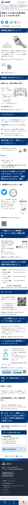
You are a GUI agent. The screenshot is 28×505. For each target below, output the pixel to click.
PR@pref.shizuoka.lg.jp (9, 443)
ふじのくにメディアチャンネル (13, 59)
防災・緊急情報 (23, 503)
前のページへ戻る (10, 456)
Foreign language (21, 2)
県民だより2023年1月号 (19, 6)
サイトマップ (6, 492)
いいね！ (18, 22)
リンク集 (5, 490)
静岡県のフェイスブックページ (13, 367)
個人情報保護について (8, 483)
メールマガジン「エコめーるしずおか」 (12, 133)
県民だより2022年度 (9, 6)
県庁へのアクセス (7, 475)
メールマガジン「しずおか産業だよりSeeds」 (14, 129)
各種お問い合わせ (7, 473)
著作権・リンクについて (9, 480)
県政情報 (12, 5)
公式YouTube (9, 72)
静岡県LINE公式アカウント (12, 109)
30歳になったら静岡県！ (12, 256)
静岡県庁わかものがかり (12, 217)
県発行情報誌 (22, 5)
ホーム (7, 5)
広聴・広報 (17, 5)
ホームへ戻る (20, 456)
